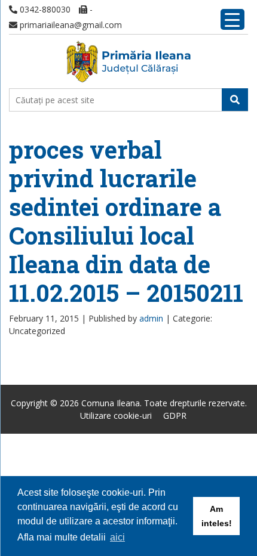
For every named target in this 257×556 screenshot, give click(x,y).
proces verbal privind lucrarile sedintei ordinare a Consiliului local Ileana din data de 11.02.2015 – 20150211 (126, 221)
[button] (235, 99)
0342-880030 (44, 9)
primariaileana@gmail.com (69, 24)
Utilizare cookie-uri (116, 415)
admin (151, 318)
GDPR (174, 415)
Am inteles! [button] (216, 516)
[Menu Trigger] (232, 19)
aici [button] (117, 537)
